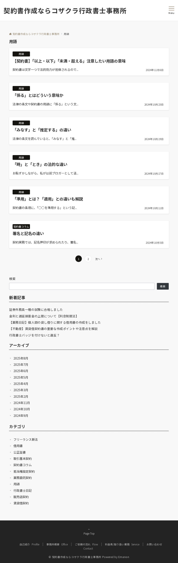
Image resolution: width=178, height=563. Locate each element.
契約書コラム (22, 465)
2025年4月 (20, 383)
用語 (16, 484)
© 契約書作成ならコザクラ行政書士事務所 (75, 557)
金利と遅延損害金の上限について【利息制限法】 (44, 316)
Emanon (123, 557)
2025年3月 (20, 390)
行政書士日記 (22, 490)
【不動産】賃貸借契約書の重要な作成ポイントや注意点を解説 (53, 328)
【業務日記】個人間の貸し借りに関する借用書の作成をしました (55, 322)
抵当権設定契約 (24, 471)
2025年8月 (20, 358)
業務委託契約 (22, 477)
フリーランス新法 (25, 439)
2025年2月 (20, 396)
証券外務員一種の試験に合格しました (36, 309)
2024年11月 (21, 403)
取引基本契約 (22, 458)
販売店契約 (21, 497)
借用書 (18, 446)
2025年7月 (20, 364)
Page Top (89, 533)
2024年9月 (20, 415)
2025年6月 (20, 371)
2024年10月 (21, 409)
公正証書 (19, 452)
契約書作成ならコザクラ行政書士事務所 (65, 10)
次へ (97, 259)
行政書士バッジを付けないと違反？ (34, 335)
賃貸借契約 (21, 503)
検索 (12, 279)
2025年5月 (20, 377)
